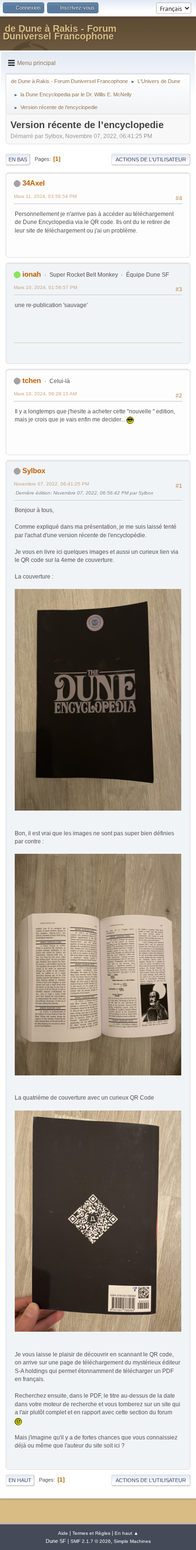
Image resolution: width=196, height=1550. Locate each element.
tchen (31, 380)
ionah (31, 274)
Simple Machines (132, 1541)
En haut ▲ (126, 1533)
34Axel (33, 183)
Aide (63, 1533)
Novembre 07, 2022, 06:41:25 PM (51, 483)
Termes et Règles (91, 1533)
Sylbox (33, 471)
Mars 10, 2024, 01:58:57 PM (45, 287)
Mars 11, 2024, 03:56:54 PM (45, 196)
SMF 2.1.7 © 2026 (90, 1541)
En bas (18, 159)
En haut (20, 1480)
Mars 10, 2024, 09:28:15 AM (45, 393)
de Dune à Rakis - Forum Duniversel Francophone (60, 32)
